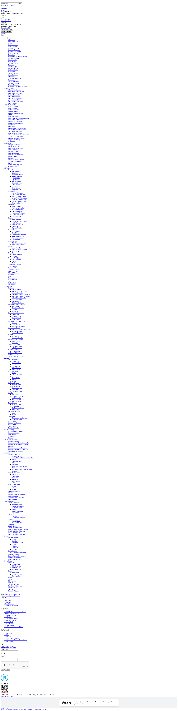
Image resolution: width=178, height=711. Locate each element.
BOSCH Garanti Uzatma (11, 638)
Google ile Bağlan (6, 31)
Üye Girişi (7, 602)
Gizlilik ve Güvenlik (10, 615)
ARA (20, 3)
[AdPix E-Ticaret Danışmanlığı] (67, 702)
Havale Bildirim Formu (11, 605)
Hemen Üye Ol (5, 28)
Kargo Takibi (8, 636)
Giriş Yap (3, 22)
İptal (2, 669)
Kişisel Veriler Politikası (11, 618)
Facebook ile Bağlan (6, 29)
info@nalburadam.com (7, 646)
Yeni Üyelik (7, 600)
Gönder (8, 669)
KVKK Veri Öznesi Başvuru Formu (15, 612)
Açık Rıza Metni (9, 623)
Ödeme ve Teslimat (10, 620)
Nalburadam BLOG (10, 641)
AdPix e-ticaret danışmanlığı (94, 701)
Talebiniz (3, 657)
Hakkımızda (8, 633)
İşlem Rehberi (8, 622)
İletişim (6, 635)
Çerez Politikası (9, 625)
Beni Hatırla (6, 19)
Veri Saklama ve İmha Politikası (13, 627)
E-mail (3, 653)
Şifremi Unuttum (6, 21)
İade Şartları (7, 617)
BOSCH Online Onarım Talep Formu (15, 640)
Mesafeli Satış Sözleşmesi (11, 613)
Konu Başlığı (5, 649)
